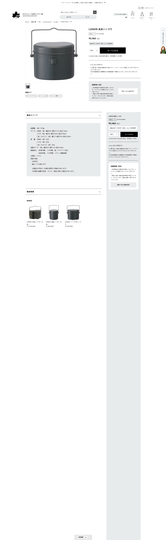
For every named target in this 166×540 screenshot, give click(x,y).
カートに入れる (129, 134)
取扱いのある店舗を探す (128, 91)
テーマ (87, 17)
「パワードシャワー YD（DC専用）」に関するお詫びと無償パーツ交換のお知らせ (82, 3)
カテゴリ (69, 17)
